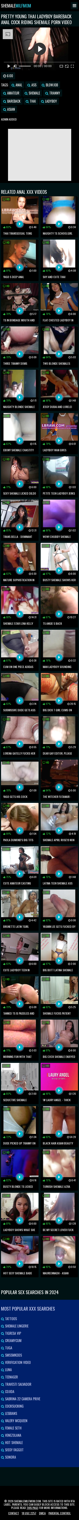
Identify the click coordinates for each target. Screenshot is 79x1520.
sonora (10, 1457)
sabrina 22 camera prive (22, 1398)
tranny (54, 93)
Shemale (16, 5)
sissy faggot (14, 1449)
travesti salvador (17, 1384)
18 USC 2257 (29, 1513)
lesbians (10, 1413)
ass (33, 84)
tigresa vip (12, 1333)
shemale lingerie (16, 1325)
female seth (12, 1427)
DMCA (42, 1513)
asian (10, 109)
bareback (13, 101)
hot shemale (13, 1442)
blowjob (51, 84)
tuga (8, 1347)
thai (32, 101)
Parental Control (59, 1513)
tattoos (10, 1318)
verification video (17, 1362)
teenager (11, 1376)
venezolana (12, 1435)
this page (32, 1507)
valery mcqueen (15, 1420)
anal (18, 84)
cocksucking (14, 1406)
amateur (12, 93)
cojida (9, 1391)
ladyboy (50, 101)
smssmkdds (13, 1355)
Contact (13, 1513)
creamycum (12, 1340)
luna (8, 1369)
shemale (34, 93)
